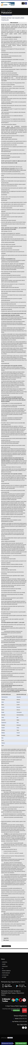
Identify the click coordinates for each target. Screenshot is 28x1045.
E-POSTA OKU (5, 975)
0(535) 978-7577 (23, 1018)
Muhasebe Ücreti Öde (8, 1043)
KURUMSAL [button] (4, 962)
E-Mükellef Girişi (21, 1043)
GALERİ (3, 964)
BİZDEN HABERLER (6, 970)
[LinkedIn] (26, 1028)
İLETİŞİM (4, 977)
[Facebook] (23, 1028)
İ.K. (3, 968)
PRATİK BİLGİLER (6, 973)
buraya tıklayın (16, 1010)
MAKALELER (4, 966)
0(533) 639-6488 (23, 1021)
